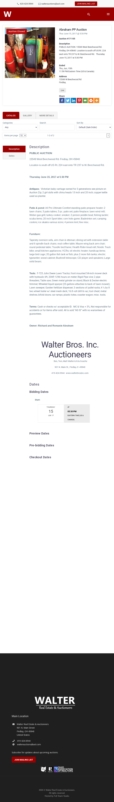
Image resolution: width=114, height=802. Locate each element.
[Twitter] (67, 100)
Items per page (11, 135)
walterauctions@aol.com (52, 4)
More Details (46, 115)
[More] (96, 100)
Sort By (80, 123)
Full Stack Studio (61, 796)
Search (43, 123)
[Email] (85, 100)
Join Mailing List (86, 4)
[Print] (91, 100)
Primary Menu (108, 14)
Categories (8, 123)
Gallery (27, 115)
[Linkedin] (73, 100)
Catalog (11, 115)
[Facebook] (62, 100)
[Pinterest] (79, 100)
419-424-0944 (26, 4)
